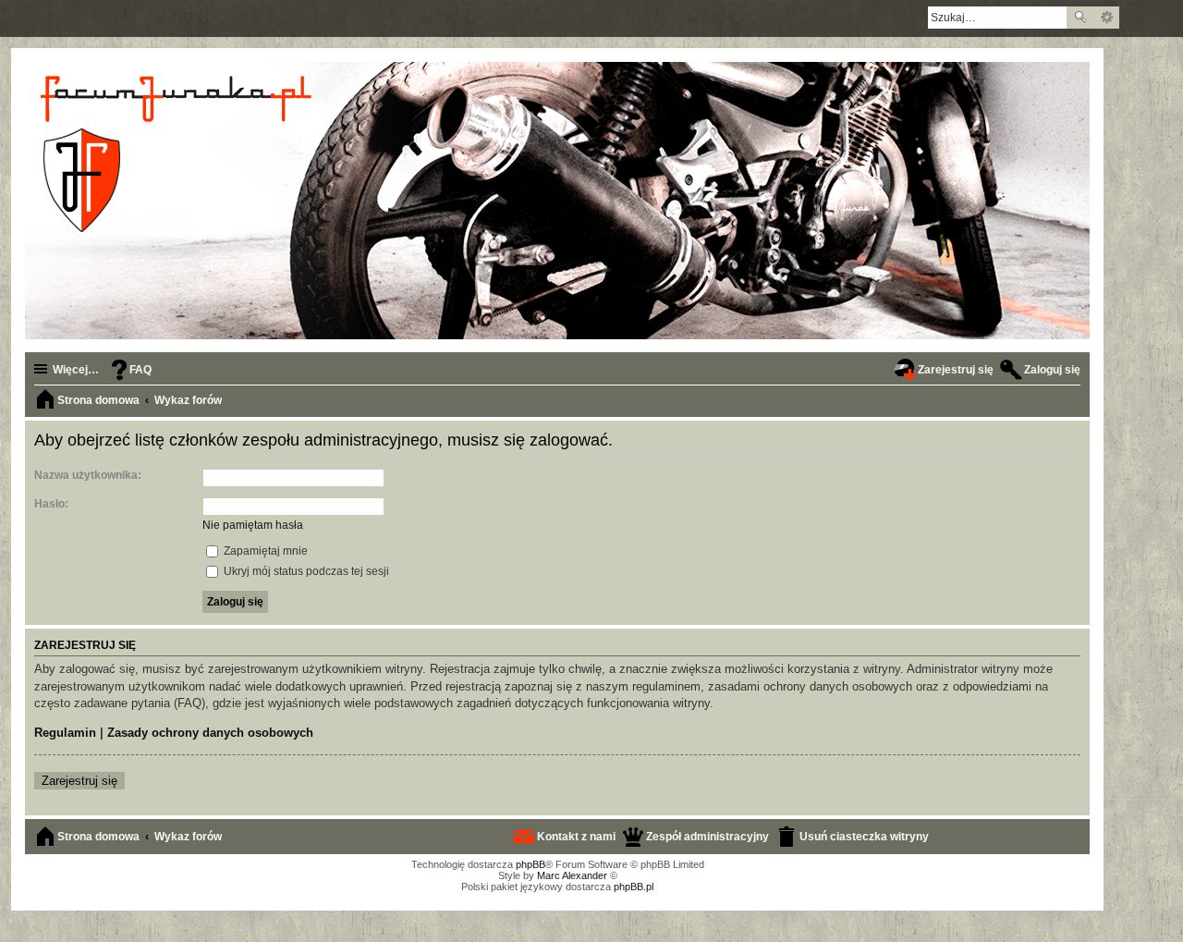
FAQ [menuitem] (140, 369)
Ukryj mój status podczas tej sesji (305, 571)
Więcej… (76, 369)
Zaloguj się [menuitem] (1052, 369)
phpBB (530, 864)
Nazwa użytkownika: (87, 475)
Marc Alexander (572, 875)
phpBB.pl (633, 886)
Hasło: (51, 503)
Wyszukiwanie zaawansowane (1106, 17)
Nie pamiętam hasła (252, 525)
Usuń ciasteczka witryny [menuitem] (864, 836)
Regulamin (65, 733)
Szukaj (1080, 17)
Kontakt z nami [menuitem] (576, 836)
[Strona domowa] (179, 153)
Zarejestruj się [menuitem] (956, 369)
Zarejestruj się (79, 781)
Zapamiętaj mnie (264, 550)
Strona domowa (98, 836)
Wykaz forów (188, 836)
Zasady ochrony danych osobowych (210, 733)
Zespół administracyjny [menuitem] (707, 836)
